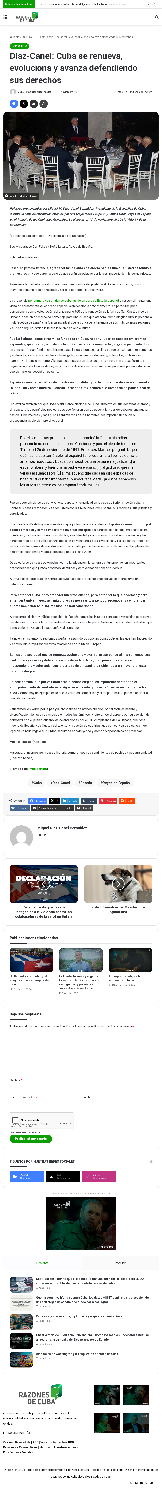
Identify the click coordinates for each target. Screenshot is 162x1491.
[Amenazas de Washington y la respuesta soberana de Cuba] (21, 1360)
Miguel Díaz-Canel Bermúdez (34, 91)
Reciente (42, 1263)
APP (35, 1442)
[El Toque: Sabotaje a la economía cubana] (130, 960)
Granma (8, 1442)
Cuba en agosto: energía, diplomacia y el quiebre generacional (79, 1316)
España (86, 783)
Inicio (15, 37)
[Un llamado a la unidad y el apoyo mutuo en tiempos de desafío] (31, 960)
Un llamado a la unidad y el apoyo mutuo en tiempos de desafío (29, 980)
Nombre (16, 1079)
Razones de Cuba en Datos (20, 1447)
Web (87, 1097)
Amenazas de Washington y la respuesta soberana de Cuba (77, 1354)
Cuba (38, 783)
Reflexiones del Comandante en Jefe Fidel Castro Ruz (81, 1193)
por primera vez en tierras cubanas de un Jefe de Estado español (73, 300)
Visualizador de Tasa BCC (57, 1442)
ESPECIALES (29, 37)
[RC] (27, 17)
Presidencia (38, 769)
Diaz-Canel (61, 783)
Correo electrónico (23, 1097)
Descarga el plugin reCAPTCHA (25, 1132)
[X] (44, 835)
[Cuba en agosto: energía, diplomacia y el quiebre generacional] (21, 1322)
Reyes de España (116, 783)
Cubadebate (23, 1442)
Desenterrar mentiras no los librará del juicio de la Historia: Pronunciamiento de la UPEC (89, 4)
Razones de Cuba (14, 1413)
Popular (120, 1263)
